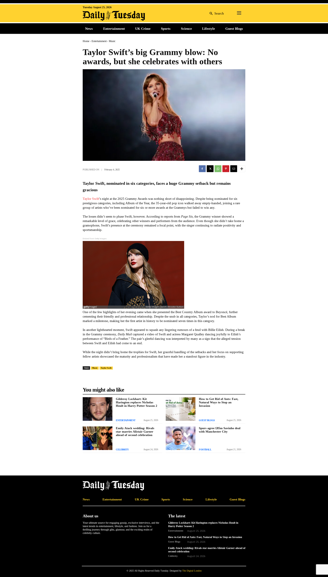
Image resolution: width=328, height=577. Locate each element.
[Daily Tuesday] (105, 16)
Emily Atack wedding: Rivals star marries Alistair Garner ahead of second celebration (135, 431)
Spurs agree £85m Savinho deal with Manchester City (219, 429)
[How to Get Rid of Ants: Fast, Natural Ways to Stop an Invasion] (180, 409)
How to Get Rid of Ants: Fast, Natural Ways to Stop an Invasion (218, 402)
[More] (241, 168)
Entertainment (99, 41)
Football (205, 449)
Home (86, 41)
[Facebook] (202, 168)
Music (112, 41)
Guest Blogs (207, 420)
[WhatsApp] (218, 168)
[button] (216, 13)
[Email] (233, 168)
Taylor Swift (91, 198)
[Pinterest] (225, 168)
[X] (210, 168)
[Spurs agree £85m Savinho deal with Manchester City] (180, 438)
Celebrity (122, 449)
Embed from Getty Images (95, 239)
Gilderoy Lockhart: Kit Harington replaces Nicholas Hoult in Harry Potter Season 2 (136, 402)
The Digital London (192, 570)
